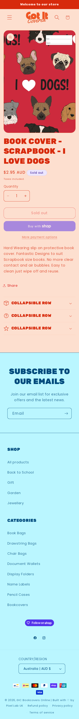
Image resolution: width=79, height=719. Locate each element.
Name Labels (18, 584)
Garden (14, 493)
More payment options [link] (39, 237)
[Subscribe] (66, 413)
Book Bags (16, 533)
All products (18, 462)
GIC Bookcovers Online (33, 700)
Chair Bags (17, 553)
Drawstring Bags (22, 543)
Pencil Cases (18, 594)
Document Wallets (23, 563)
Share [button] (12, 285)
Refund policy (38, 706)
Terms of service (41, 712)
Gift (10, 482)
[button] (9, 17)
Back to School (20, 472)
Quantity (11, 186)
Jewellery (15, 503)
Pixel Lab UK (14, 706)
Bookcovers (17, 604)
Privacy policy (62, 706)
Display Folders (20, 574)
